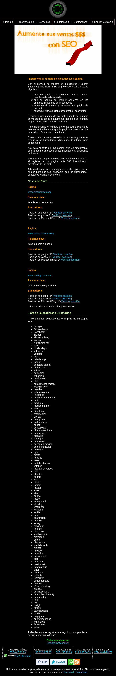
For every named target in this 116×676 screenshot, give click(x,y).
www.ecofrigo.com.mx (39, 275)
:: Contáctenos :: (80, 22)
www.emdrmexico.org (39, 192)
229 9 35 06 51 (83, 652)
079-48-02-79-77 (103, 652)
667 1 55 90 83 (64, 652)
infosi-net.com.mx (58, 643)
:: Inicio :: (8, 22)
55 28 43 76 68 (23, 656)
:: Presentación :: (25, 22)
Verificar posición (62, 212)
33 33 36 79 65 (43, 652)
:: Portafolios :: (61, 22)
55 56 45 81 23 (18, 652)
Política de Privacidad (75, 672)
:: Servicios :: (43, 22)
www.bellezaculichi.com (41, 233)
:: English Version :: (102, 22)
